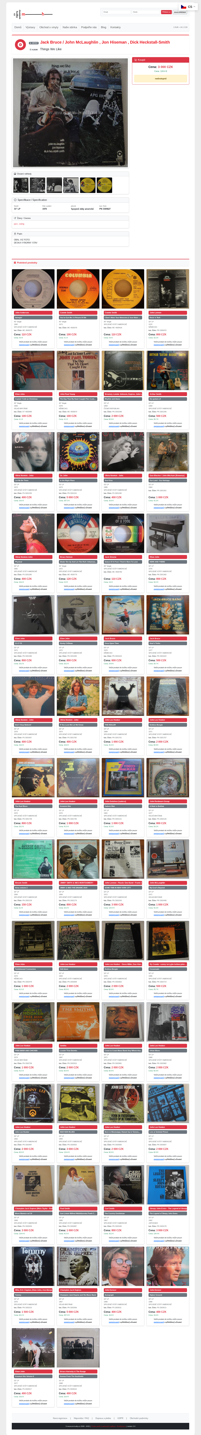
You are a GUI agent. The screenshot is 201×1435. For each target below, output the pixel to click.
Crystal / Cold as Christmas (26, 399)
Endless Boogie (156, 725)
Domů (17, 27)
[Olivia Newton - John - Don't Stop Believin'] (33, 696)
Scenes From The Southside (71, 1376)
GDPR (120, 1418)
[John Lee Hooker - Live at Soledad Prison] (168, 1103)
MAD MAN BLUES (67, 1132)
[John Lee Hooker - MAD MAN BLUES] (78, 1103)
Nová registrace (60, 1418)
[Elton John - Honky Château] (78, 614)
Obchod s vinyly (48, 27)
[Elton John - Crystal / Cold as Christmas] (33, 370)
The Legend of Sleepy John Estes (163, 1213)
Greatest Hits (65, 806)
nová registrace (180, 12)
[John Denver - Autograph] (123, 1266)
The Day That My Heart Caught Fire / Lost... (77, 399)
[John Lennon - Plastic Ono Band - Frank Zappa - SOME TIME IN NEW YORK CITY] (123, 859)
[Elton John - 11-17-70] (33, 614)
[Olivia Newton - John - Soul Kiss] (123, 451)
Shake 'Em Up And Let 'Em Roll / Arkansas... (78, 562)
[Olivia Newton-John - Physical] (33, 533)
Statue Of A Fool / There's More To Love (121, 562)
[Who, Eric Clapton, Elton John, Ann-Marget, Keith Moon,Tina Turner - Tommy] (33, 1266)
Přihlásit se (166, 12)
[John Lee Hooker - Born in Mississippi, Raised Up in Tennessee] (123, 1103)
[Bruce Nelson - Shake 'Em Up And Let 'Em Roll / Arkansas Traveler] (78, 533)
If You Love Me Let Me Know (71, 725)
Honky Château (66, 643)
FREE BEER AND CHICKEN (26, 1051)
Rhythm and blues (112, 399)
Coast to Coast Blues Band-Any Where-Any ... (123, 1051)
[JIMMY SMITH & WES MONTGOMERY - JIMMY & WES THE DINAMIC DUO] (78, 859)
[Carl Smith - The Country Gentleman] (123, 1184)
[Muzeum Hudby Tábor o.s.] (33, 14)
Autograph (109, 1295)
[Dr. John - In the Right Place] (78, 451)
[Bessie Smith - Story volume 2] (33, 859)
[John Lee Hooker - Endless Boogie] (168, 696)
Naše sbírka (70, 27)
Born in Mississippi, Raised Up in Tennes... (122, 1132)
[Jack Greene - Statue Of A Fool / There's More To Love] (123, 533)
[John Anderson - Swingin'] (33, 289)
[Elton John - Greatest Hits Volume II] (33, 1347)
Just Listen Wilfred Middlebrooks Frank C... (78, 1213)
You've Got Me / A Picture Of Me (73, 318)
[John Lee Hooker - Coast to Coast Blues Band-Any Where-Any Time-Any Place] (123, 1022)
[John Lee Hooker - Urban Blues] (168, 1022)
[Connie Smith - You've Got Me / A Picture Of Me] (78, 289)
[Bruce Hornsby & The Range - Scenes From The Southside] (78, 1347)
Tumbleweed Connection (25, 969)
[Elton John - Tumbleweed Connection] (33, 940)
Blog (103, 27)
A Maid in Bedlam (157, 806)
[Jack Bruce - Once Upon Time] (123, 614)
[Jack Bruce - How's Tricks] (168, 614)
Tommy (18, 1295)
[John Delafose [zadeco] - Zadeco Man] (123, 777)
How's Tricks (155, 643)
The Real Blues (21, 806)
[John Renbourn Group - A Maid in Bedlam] (168, 777)
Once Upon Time (112, 643)
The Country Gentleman (115, 1213)
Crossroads (154, 969)
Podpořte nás (89, 27)
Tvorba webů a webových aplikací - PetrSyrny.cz (108, 1426)
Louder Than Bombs (68, 1051)
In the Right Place (67, 480)
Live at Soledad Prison (159, 1132)
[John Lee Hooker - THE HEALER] (123, 696)
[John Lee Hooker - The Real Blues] (33, 777)
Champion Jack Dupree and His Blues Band (78, 1295)
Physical (18, 562)
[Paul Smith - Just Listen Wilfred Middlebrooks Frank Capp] (78, 1184)
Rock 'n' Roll (155, 318)
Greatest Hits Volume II (24, 1376)
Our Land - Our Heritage (160, 480)
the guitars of (155, 399)
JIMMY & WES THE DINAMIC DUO (73, 888)
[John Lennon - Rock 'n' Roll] (168, 289)
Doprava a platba (103, 1418)
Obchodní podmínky (139, 1418)
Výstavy (30, 27)
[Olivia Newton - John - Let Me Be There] (33, 451)
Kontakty (115, 27)
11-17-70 (18, 643)
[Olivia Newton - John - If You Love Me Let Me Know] (78, 696)
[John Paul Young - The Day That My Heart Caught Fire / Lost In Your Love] (78, 370)
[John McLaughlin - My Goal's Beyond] (168, 859)
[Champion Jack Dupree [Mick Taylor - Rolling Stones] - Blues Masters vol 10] (33, 1184)
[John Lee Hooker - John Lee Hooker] (33, 1103)
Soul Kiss (109, 480)
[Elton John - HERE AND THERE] (168, 533)
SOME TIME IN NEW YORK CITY (118, 888)
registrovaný (24, 345)
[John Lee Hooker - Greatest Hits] (78, 777)
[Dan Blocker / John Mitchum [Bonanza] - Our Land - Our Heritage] (168, 451)
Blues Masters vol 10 (23, 1213)
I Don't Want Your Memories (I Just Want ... (122, 318)
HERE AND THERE (157, 562)
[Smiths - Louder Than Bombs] (78, 1022)
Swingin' (18, 318)
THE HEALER (110, 725)
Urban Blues (155, 1051)
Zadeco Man (110, 806)
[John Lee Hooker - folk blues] (78, 940)
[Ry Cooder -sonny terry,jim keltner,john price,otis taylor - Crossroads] (168, 940)
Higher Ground (156, 1295)
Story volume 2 (21, 888)
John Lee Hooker (22, 1132)
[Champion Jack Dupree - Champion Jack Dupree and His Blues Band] (78, 1266)
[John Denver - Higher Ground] (168, 1266)
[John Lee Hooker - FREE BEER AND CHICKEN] (33, 1022)
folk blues (64, 969)
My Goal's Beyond (157, 888)
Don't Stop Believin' (23, 725)
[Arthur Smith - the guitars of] (168, 370)
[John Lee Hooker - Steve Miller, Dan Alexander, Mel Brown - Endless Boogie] (123, 940)
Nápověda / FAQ (81, 1418)
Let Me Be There (21, 480)
